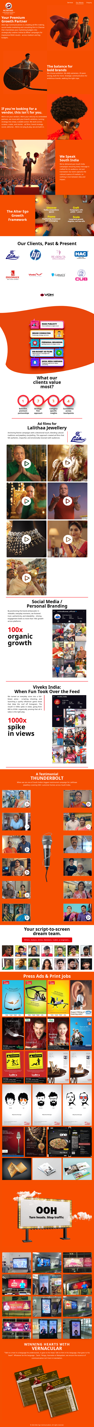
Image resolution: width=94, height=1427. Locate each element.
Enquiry (89, 3)
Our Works (80, 3)
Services (70, 3)
